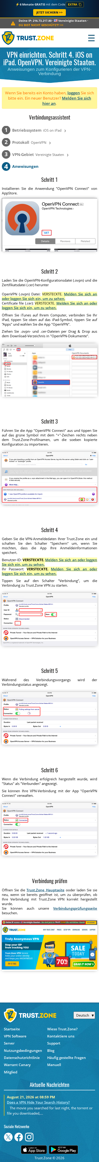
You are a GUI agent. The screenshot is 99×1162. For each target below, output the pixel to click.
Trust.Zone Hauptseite (45, 890)
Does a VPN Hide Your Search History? (38, 1102)
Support (53, 1043)
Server (9, 1043)
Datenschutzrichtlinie (22, 1057)
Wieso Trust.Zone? (62, 1029)
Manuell (54, 1064)
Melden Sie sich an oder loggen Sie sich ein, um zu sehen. (49, 296)
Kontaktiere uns (60, 1036)
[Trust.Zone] (28, 37)
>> (41, 25)
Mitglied (10, 1072)
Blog (50, 1050)
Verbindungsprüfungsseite (75, 908)
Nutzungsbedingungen (23, 1050)
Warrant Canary (17, 1064)
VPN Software (15, 1036)
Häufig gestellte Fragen (66, 1057)
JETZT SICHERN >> (49, 12)
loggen (73, 92)
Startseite (12, 1029)
